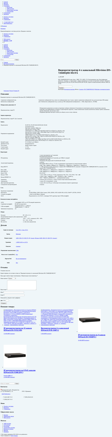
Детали (11, 90)
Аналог (32, 238)
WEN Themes (14, 435)
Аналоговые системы (12, 10)
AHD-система (10, 8)
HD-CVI (21, 238)
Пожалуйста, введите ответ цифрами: (10, 297)
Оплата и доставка (8, 16)
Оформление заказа (9, 416)
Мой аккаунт (7, 39)
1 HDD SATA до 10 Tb (22, 242)
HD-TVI (26, 238)
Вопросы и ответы (8, 429)
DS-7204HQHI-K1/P (89, 89)
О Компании (7, 12)
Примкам (3, 28)
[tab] (6, 90)
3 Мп (17, 250)
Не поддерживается (21, 258)
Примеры (6, 4)
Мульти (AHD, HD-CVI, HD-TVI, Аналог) (46, 238)
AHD (17, 238)
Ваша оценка (4, 278)
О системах (7, 6)
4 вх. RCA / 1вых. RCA (22, 230)
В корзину (61, 88)
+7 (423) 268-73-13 (8, 22)
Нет (17, 254)
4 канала (81, 89)
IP (29, 238)
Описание (6, 90)
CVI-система (10, 11)
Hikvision (97, 89)
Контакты (6, 14)
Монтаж (6, 3)
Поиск (17, 383)
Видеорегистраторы (9, 63)
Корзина (6, 415)
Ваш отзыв (4, 289)
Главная (6, 2)
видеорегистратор (105, 89)
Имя (2, 292)
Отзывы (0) (16, 90)
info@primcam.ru (8, 23)
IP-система (9, 7)
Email (2, 295)
